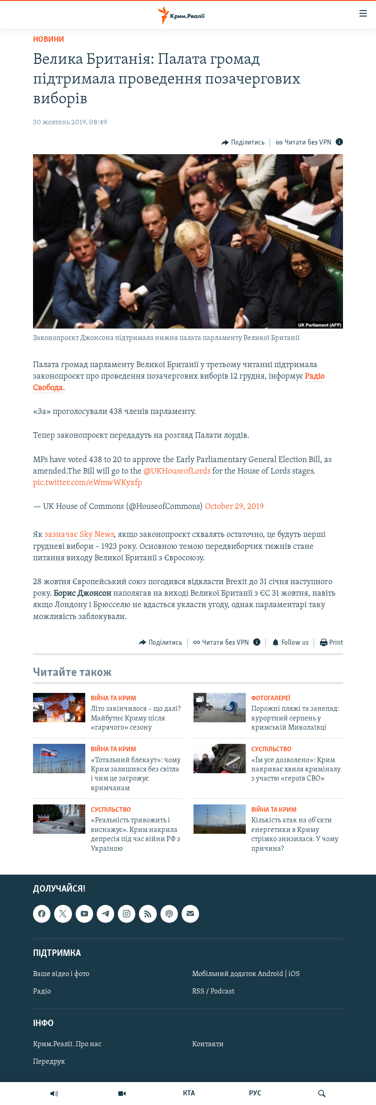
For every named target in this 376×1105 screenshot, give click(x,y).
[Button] (243, 143)
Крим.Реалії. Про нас (67, 1044)
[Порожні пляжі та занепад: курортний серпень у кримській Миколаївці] (220, 707)
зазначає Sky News (79, 535)
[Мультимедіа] (122, 1093)
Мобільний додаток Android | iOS (246, 974)
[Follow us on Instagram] (126, 913)
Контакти (208, 1044)
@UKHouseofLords (177, 472)
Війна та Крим (113, 698)
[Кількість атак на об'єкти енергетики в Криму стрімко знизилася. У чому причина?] (220, 819)
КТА (189, 1093)
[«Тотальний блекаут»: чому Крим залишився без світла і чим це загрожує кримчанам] (59, 758)
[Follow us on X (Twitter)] (63, 913)
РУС (255, 1093)
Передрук (49, 1062)
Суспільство (271, 749)
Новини (48, 40)
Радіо (42, 991)
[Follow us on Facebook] (41, 913)
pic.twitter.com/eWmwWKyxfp (87, 483)
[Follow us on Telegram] (105, 913)
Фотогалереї (270, 698)
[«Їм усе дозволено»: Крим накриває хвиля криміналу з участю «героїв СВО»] (220, 758)
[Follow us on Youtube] (84, 913)
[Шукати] (322, 1093)
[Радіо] (54, 1093)
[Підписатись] (190, 913)
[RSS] (147, 913)
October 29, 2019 (234, 507)
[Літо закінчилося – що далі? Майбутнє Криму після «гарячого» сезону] (59, 707)
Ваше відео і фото (61, 974)
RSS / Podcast (213, 991)
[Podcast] (169, 913)
